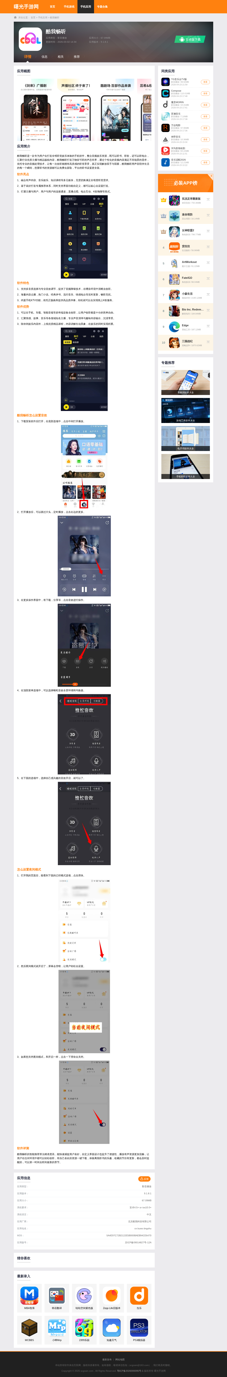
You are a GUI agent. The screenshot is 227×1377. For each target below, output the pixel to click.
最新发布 (107, 1359)
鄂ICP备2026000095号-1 (130, 1370)
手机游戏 (69, 6)
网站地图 (120, 1359)
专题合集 (102, 6)
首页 (52, 6)
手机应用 (85, 6)
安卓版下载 (193, 39)
